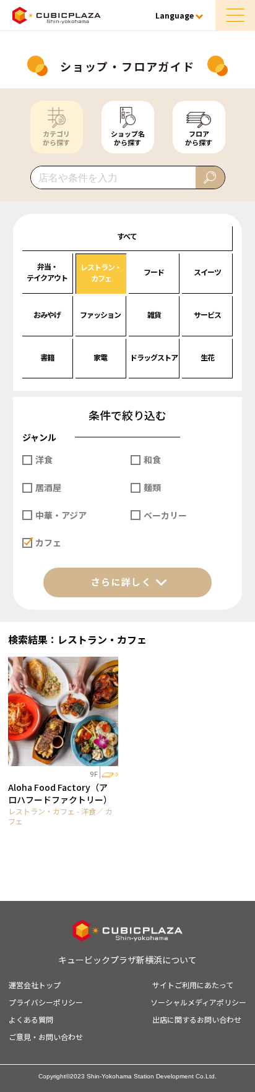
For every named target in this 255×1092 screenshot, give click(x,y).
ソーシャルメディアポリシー (198, 1002)
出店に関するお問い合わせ (196, 1019)
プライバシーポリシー (46, 1002)
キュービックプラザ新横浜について (127, 959)
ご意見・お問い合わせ (46, 1036)
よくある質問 (31, 1019)
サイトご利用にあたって (192, 984)
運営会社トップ (35, 984)
